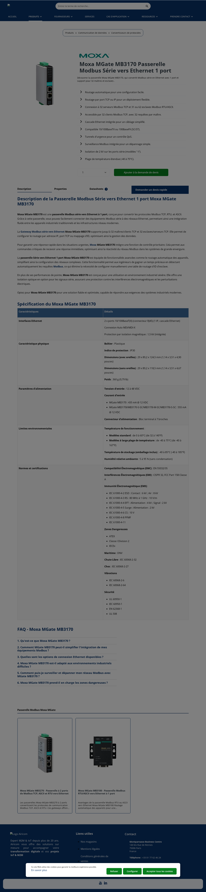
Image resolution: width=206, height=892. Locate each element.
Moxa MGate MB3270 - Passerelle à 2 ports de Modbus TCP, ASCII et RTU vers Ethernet (44, 792)
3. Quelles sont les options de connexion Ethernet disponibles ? (60, 657)
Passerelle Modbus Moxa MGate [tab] (36, 710)
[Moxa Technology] (94, 56)
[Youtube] (101, 883)
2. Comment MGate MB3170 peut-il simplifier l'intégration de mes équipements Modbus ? (62, 649)
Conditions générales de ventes (94, 859)
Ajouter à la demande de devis (141, 172)
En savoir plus (39, 870)
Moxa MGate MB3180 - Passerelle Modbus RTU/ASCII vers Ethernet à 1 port (101, 792)
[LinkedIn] (105, 883)
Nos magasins (89, 841)
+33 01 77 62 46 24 (151, 857)
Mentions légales (90, 849)
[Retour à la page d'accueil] (22, 6)
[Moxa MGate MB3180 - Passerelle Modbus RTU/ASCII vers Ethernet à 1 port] (103, 754)
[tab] (34, 189)
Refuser (114, 871)
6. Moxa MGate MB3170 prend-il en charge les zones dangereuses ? (62, 682)
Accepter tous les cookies (160, 871)
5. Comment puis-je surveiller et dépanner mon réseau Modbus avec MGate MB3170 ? (64, 674)
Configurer (132, 871)
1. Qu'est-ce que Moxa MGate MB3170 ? (43, 641)
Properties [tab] (60, 189)
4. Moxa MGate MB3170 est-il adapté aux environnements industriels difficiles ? (64, 665)
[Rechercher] (147, 6)
